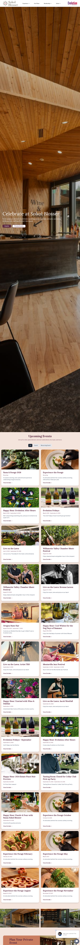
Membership (47, 3)
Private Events (19, 226)
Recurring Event (46, 445)
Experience (25, 3)
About (57, 3)
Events (7, 226)
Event (36, 445)
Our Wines (36, 3)
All (30, 445)
